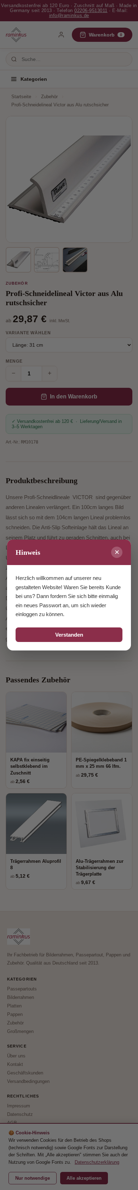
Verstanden (69, 635)
